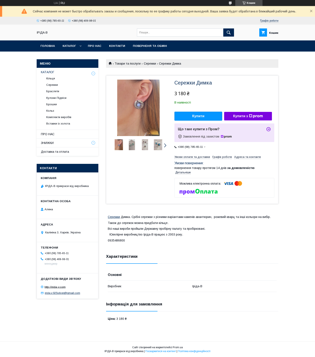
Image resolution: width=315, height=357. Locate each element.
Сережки (150, 63)
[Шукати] (228, 32)
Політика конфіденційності (194, 351)
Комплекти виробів (58, 117)
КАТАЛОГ (47, 72)
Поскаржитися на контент (160, 351)
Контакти (117, 45)
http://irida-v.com (55, 286)
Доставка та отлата (55, 151)
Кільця (50, 78)
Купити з (240, 116)
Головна (47, 45)
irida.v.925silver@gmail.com (62, 293)
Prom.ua (178, 347)
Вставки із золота (58, 123)
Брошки (51, 104)
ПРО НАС (47, 134)
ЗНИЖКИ (47, 143)
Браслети (52, 91)
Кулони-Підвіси (56, 97)
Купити (198, 116)
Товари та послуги (128, 63)
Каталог (69, 45)
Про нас (94, 45)
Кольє (50, 110)
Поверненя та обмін (150, 45)
